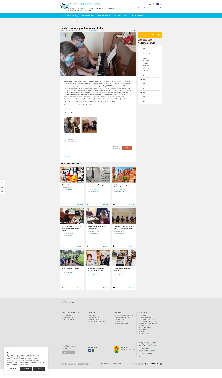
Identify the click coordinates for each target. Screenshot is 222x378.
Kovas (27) (146, 65)
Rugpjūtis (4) (146, 53)
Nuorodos (143, 315)
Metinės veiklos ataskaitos (121, 323)
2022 (144, 88)
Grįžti (68, 156)
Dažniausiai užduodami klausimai (148, 323)
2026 (144, 49)
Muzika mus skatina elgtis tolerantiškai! (96, 186)
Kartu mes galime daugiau (70, 268)
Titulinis (62, 22)
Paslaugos (71, 8)
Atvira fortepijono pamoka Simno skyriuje (96, 227)
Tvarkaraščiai (70, 302)
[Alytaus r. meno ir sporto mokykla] (64, 5)
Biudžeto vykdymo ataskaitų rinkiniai (124, 315)
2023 (144, 84)
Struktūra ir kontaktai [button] (137, 15)
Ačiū (127, 148)
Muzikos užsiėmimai (94, 317)
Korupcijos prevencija (75, 10)
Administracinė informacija (97, 8)
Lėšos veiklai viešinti (120, 319)
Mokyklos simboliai (69, 317)
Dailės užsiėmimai (93, 315)
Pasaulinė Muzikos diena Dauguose (122, 269)
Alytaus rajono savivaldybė (128, 349)
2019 (144, 101)
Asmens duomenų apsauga (147, 319)
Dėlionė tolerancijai (68, 185)
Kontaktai (88, 10)
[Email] (93, 350)
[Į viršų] (161, 364)
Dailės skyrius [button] (72, 16)
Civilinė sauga (143, 329)
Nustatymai (13, 369)
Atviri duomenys (144, 333)
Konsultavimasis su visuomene (148, 321)
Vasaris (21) (146, 68)
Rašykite (66, 352)
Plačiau (79, 204)
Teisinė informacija (145, 331)
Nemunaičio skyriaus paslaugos (97, 321)
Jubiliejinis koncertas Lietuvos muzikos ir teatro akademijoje (124, 227)
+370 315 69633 (145, 347)
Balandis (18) (146, 63)
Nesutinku (26, 369)
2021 (144, 92)
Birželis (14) (146, 58)
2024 (144, 79)
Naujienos (68, 22)
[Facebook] (89, 350)
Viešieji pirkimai (119, 321)
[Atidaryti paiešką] (160, 7)
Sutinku (39, 369)
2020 (144, 97)
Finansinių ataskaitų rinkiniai (122, 317)
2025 (144, 75)
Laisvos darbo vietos (145, 317)
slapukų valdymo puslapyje (20, 364)
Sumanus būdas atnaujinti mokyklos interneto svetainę (138, 365)
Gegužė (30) (146, 61)
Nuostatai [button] (117, 15)
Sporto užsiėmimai (94, 319)
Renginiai (76, 22)
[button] (150, 4)
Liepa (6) (145, 56)
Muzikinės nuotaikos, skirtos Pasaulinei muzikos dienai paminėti (71, 229)
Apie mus (111, 8)
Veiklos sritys (82, 8)
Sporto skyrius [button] (87, 16)
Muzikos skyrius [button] (103, 16)
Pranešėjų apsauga (145, 325)
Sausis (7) (145, 70)
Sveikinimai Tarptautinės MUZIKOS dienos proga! (96, 269)
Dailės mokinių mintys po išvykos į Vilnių (122, 186)
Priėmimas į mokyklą (69, 319)
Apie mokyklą (67, 315)
